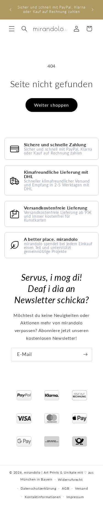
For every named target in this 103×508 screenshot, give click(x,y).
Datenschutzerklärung (38, 488)
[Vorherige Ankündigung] (10, 10)
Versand (81, 488)
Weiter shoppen (51, 104)
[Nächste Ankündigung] (93, 10)
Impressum (75, 497)
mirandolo (32, 472)
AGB (65, 488)
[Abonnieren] (85, 354)
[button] (11, 28)
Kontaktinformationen (43, 497)
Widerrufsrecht (70, 479)
